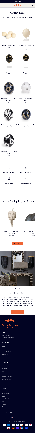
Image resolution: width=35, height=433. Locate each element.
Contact (4, 357)
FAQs (3, 371)
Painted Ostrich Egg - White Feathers (26, 99)
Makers (3, 407)
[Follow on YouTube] (11, 412)
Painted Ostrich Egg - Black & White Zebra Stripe (9, 125)
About (3, 346)
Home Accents (5, 399)
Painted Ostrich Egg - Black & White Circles (9, 152)
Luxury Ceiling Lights (13, 201)
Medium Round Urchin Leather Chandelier (12, 232)
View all (17, 243)
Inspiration (4, 366)
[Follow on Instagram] (2, 412)
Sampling (4, 374)
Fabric (3, 401)
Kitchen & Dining (6, 393)
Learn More (17, 311)
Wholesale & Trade (6, 379)
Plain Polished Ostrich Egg (9, 45)
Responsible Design (7, 351)
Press (3, 349)
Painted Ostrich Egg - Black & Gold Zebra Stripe (26, 125)
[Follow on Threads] (6, 412)
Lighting (4, 388)
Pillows (3, 396)
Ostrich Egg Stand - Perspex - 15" (26, 73)
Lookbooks (4, 368)
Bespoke (4, 404)
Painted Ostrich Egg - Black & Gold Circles (9, 99)
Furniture (4, 391)
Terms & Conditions (7, 376)
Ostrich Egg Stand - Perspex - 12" (9, 73)
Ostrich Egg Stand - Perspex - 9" (26, 46)
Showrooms (5, 354)
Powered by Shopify (22, 421)
